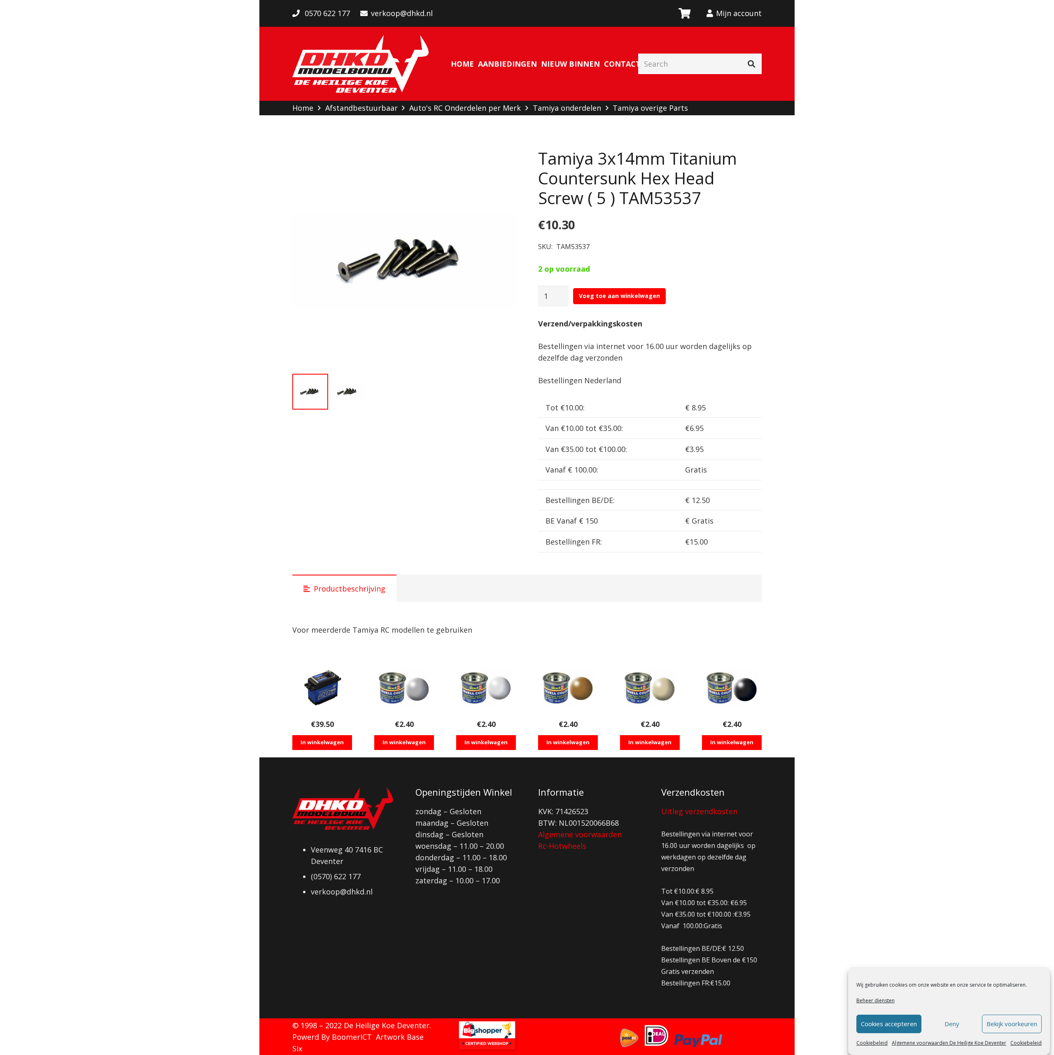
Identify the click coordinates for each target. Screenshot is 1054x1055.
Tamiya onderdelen (567, 108)
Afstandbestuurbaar (361, 108)
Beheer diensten (875, 1000)
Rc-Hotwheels (562, 846)
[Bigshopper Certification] (487, 1049)
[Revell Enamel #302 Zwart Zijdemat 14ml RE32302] (732, 687)
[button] (501, 163)
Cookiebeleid (872, 1042)
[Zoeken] (751, 64)
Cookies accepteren (889, 1024)
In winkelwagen (322, 742)
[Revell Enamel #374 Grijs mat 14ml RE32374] (404, 687)
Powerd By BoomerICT (332, 1037)
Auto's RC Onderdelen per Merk (465, 108)
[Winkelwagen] (684, 13)
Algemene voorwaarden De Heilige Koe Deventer (949, 1042)
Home (302, 108)
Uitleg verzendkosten (699, 811)
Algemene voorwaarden (580, 834)
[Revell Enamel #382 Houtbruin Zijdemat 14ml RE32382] (568, 687)
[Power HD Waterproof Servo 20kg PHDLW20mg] (322, 687)
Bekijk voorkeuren (1011, 1024)
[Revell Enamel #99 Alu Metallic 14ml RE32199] (486, 687)
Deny (951, 1024)
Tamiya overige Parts (650, 108)
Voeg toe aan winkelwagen (619, 296)
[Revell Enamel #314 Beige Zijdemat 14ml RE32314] (650, 687)
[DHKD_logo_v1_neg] (360, 64)
